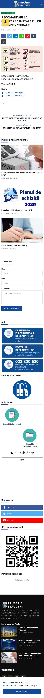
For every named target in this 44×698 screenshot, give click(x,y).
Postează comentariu (12, 308)
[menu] (3, 4)
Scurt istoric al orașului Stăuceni (28, 629)
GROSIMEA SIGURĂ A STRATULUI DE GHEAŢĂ (22, 128)
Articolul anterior (23, 115)
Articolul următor (20, 125)
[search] (41, 4)
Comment (5, 289)
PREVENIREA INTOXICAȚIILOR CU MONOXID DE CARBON (22, 119)
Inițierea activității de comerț (14, 245)
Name (3, 269)
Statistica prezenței (22, 580)
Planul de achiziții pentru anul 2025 (16, 210)
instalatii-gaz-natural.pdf (13, 92)
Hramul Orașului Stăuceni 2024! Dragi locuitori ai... (29, 641)
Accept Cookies (22, 691)
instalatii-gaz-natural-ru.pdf (14, 95)
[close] (41, 679)
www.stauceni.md (9, 685)
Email (3, 279)
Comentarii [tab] (7, 261)
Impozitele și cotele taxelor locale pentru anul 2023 (21, 173)
